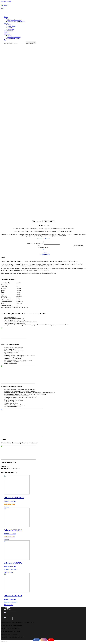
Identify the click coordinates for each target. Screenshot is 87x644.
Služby (6, 23)
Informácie (7, 34)
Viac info (6, 507)
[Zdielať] (3, 641)
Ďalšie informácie (45, 254)
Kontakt (9, 35)
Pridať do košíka (78, 245)
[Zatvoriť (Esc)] (1, 641)
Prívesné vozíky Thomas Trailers (16, 21)
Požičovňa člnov (8, 30)
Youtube (51, 639)
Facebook (36, 639)
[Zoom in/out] (6, 641)
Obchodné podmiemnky (13, 37)
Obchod (6, 18)
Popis (45, 252)
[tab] (45, 252)
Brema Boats (10, 29)
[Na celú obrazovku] (4, 641)
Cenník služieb (11, 26)
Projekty (6, 32)
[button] (5, 40)
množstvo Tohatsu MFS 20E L (35, 243)
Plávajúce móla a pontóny (14, 20)
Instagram (44, 639)
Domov (6, 17)
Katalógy (9, 27)
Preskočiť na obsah (6, 1)
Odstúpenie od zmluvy (13, 38)
